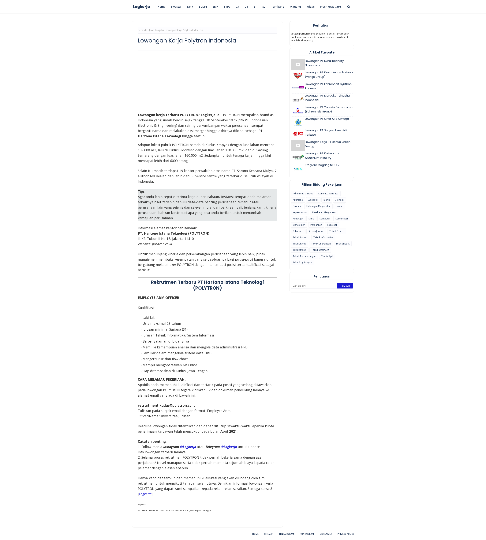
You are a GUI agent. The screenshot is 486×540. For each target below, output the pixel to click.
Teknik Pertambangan (304, 256)
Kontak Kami (307, 533)
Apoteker (313, 199)
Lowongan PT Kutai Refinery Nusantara (324, 63)
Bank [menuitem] (189, 6)
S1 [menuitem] (255, 6)
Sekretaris (298, 231)
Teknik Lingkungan (321, 243)
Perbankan (316, 224)
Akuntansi (298, 199)
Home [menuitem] (161, 6)
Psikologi (332, 224)
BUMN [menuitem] (203, 6)
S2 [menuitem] (263, 6)
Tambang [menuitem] (277, 6)
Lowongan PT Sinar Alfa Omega (327, 119)
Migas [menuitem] (311, 6)
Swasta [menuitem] (176, 6)
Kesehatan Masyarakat (324, 212)
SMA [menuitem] (227, 6)
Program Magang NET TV (322, 165)
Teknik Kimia (299, 243)
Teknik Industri (300, 237)
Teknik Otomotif (320, 250)
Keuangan (298, 218)
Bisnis (326, 199)
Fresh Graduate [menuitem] (330, 6)
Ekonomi (339, 199)
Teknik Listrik (343, 243)
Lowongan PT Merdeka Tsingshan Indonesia (328, 98)
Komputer (325, 218)
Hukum (339, 206)
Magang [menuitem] (295, 6)
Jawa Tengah (156, 30)
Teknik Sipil (327, 256)
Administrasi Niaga (328, 193)
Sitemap (268, 533)
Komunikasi (341, 218)
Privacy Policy (346, 533)
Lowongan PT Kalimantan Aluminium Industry (322, 155)
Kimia (311, 218)
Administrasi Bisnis (303, 193)
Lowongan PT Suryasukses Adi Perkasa (326, 132)
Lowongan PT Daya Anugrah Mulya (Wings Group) (329, 74)
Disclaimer (326, 533)
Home (255, 533)
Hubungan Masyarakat (318, 206)
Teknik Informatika (323, 237)
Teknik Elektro (336, 231)
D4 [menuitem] (246, 6)
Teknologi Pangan (302, 262)
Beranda (142, 30)
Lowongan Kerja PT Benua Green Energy (327, 144)
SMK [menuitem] (215, 6)
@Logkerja (188, 446)
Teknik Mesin (299, 250)
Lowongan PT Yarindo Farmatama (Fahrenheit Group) (329, 109)
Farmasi (297, 206)
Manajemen (299, 224)
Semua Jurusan (316, 231)
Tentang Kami (286, 533)
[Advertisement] (207, 80)
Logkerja (141, 6)
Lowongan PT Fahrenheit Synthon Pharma (328, 86)
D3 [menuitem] (237, 6)
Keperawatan (300, 212)
